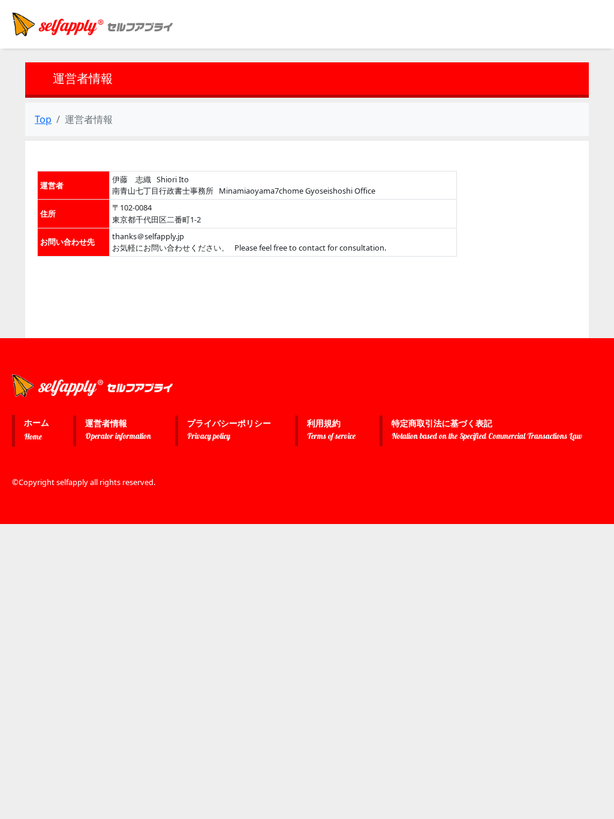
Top (43, 119)
